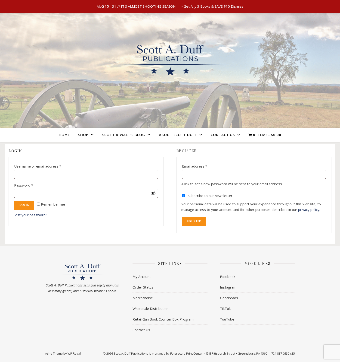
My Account (142, 276)
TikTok (225, 308)
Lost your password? (30, 215)
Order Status (143, 287)
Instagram (228, 287)
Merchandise (143, 297)
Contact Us (223, 134)
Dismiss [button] (237, 6)
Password (31, 184)
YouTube (227, 319)
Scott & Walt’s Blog (123, 134)
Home (64, 134)
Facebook (227, 276)
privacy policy (308, 209)
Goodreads (229, 297)
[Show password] (153, 193)
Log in (24, 205)
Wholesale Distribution (150, 308)
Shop (83, 134)
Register (194, 221)
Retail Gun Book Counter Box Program (163, 319)
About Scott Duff (178, 134)
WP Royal (74, 353)
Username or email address (45, 165)
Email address (202, 165)
